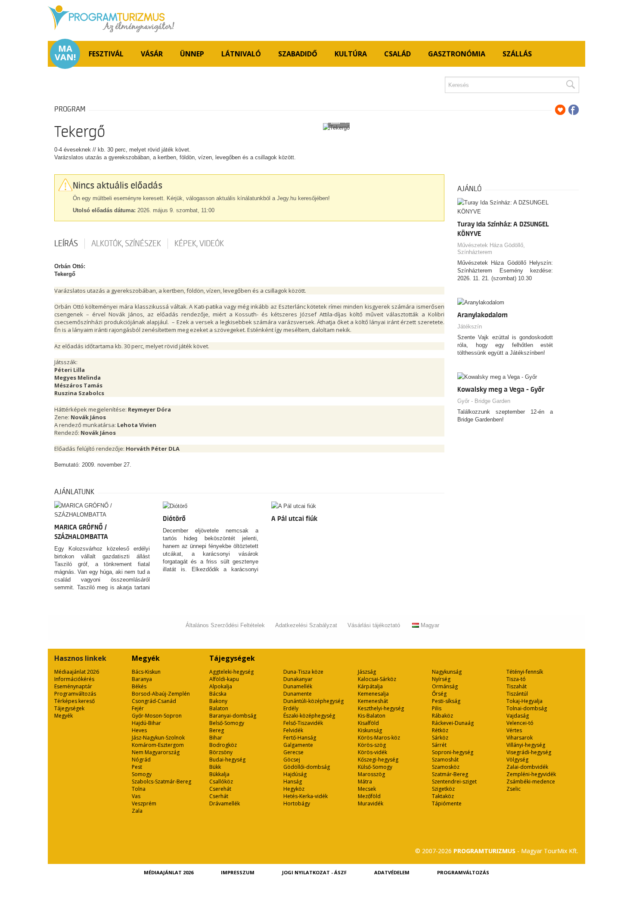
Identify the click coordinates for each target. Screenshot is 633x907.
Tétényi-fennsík (524, 671)
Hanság (292, 781)
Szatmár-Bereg (450, 774)
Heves (139, 730)
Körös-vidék (372, 752)
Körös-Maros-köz (379, 737)
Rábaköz (442, 715)
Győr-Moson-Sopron (157, 715)
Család (397, 54)
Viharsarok (519, 737)
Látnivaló (241, 54)
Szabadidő (297, 54)
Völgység (517, 759)
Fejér (138, 708)
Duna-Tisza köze (303, 671)
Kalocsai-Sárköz (377, 679)
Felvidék (293, 730)
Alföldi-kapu (224, 679)
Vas (136, 796)
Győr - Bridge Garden (483, 401)
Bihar (215, 737)
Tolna (139, 788)
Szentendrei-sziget (454, 781)
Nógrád (141, 759)
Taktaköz (443, 796)
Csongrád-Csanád (154, 701)
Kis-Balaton (371, 715)
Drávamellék (224, 803)
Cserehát (220, 788)
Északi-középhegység (309, 715)
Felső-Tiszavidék (303, 723)
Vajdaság (517, 715)
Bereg (216, 730)
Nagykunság (447, 671)
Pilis (436, 708)
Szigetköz (443, 788)
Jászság (367, 671)
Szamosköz (445, 767)
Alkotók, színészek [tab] (126, 243)
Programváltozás (75, 693)
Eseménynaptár (73, 686)
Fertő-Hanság (299, 737)
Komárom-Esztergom (158, 745)
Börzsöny (221, 752)
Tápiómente (447, 803)
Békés (139, 686)
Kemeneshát (373, 701)
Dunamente (297, 693)
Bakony (218, 701)
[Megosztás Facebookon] (573, 110)
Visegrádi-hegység (528, 752)
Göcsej (291, 759)
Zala (137, 810)
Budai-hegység (227, 759)
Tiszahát (516, 686)
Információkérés (74, 679)
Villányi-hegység (525, 745)
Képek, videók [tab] (199, 243)
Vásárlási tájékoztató (374, 625)
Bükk (215, 767)
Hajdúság (295, 774)
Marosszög (371, 774)
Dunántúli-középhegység (313, 701)
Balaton (218, 708)
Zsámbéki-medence (530, 781)
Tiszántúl (517, 693)
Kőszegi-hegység (378, 759)
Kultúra (351, 54)
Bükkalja (219, 774)
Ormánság (445, 686)
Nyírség (441, 679)
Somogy (142, 774)
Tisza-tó (516, 679)
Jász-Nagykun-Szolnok (158, 737)
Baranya (142, 679)
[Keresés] (570, 85)
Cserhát (218, 796)
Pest (137, 767)
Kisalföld (368, 723)
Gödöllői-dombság (306, 767)
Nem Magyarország (156, 752)
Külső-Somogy (375, 767)
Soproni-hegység (452, 752)
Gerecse (293, 752)
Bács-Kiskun (146, 671)
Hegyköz (293, 788)
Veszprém (144, 803)
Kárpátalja (370, 686)
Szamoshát (445, 759)
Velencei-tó (520, 723)
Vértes (514, 730)
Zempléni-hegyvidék (531, 774)
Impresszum (237, 872)
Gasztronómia (456, 54)
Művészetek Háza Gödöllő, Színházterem (491, 248)
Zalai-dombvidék (527, 767)
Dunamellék (297, 686)
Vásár (152, 54)
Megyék (63, 715)
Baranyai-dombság (232, 715)
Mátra (365, 781)
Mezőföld (369, 796)
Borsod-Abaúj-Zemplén (161, 693)
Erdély (290, 708)
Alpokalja (220, 686)
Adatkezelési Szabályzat (306, 625)
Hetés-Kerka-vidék (305, 796)
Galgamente (298, 745)
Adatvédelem (392, 872)
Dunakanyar (298, 679)
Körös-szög (372, 745)
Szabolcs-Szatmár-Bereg (161, 781)
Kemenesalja (373, 693)
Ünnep (192, 54)
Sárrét (439, 745)
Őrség (439, 693)
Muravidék (370, 803)
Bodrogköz (223, 745)
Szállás (517, 54)
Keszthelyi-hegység (381, 708)
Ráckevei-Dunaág (453, 723)
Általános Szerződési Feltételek (225, 625)
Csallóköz (221, 781)
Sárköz (440, 737)
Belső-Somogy (226, 723)
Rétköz (440, 730)
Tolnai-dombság (526, 708)
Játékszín (469, 326)
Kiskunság (370, 730)
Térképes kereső (74, 701)
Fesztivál (106, 54)
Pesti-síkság (446, 701)
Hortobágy (296, 803)
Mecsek (367, 788)
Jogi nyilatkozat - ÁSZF (314, 872)
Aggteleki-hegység (231, 671)
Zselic (513, 788)
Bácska (218, 693)
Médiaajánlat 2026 (76, 671)
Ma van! (65, 53)
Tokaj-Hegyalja (524, 701)
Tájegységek (69, 708)
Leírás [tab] (66, 243)
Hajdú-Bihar (146, 723)
